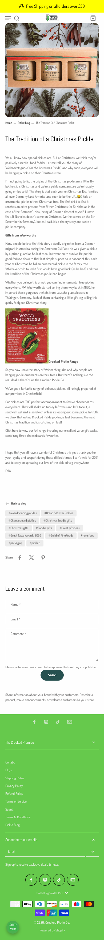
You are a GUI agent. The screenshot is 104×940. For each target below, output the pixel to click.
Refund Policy (14, 793)
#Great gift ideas (69, 528)
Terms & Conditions (17, 817)
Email (15, 619)
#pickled (35, 543)
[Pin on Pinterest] (43, 557)
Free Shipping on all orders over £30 (55, 6)
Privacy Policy (14, 786)
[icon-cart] (93, 18)
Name (16, 605)
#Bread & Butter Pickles (58, 513)
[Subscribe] (92, 851)
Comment (18, 634)
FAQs (8, 770)
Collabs (10, 762)
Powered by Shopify (52, 930)
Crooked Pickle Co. (57, 922)
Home (8, 123)
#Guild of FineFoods (61, 536)
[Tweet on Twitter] (31, 557)
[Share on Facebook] (20, 557)
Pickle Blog (24, 123)
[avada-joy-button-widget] (12, 927)
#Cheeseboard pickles (22, 521)
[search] (16, 18)
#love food (87, 536)
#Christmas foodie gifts (57, 521)
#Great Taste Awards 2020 (25, 536)
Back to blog (18, 503)
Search (9, 809)
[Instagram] (46, 722)
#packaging (15, 543)
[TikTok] (58, 722)
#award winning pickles (23, 513)
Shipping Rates (14, 778)
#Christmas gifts (19, 528)
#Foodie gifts (44, 528)
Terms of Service (16, 801)
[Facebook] (34, 722)
